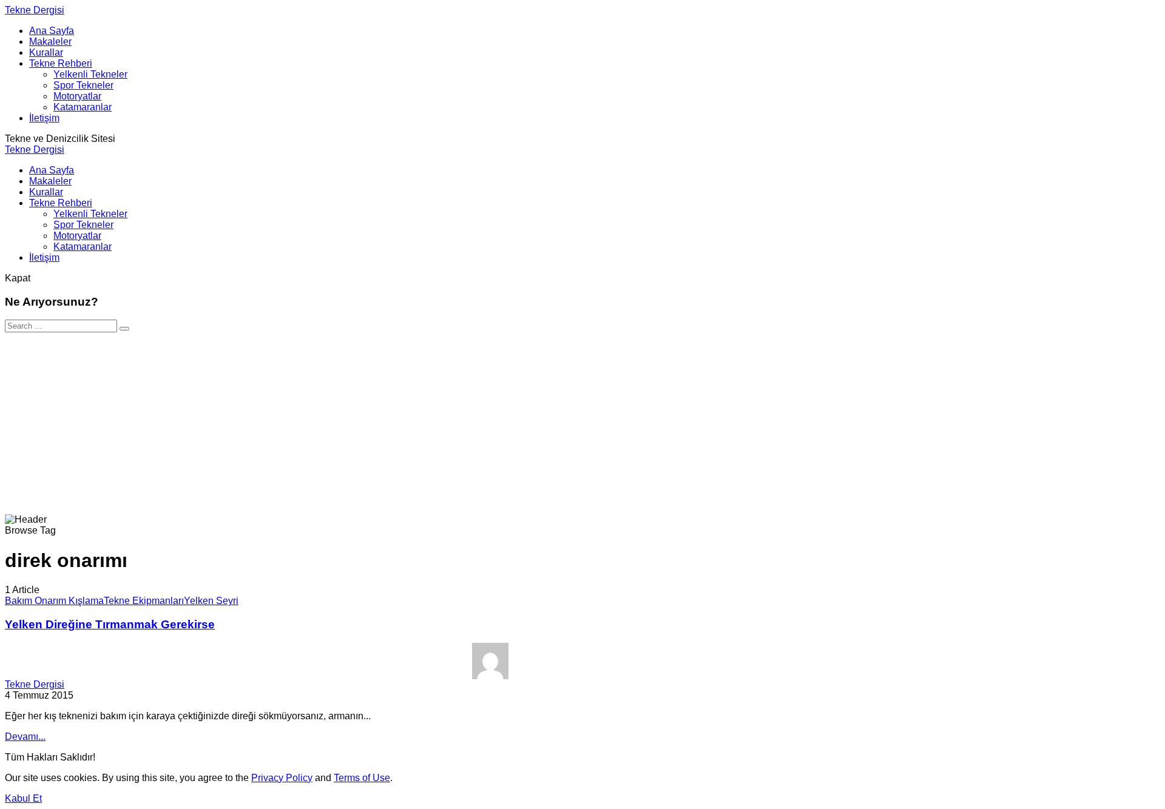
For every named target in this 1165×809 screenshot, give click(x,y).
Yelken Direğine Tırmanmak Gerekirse (110, 624)
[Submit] (124, 329)
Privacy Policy (281, 778)
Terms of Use (362, 778)
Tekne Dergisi (34, 10)
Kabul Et (23, 798)
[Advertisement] (582, 423)
